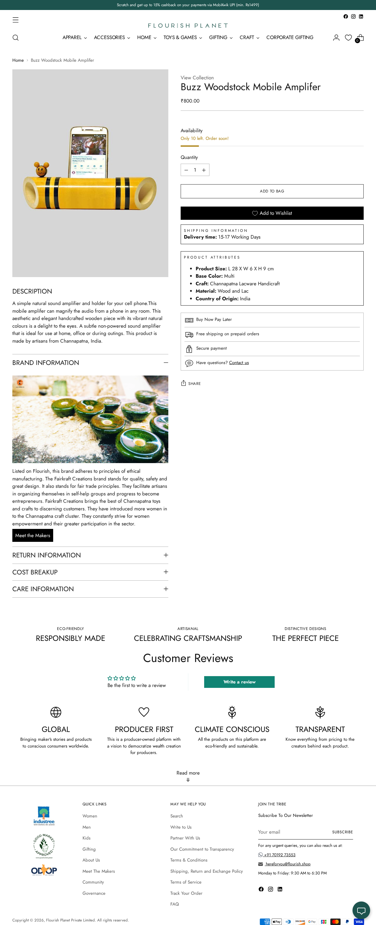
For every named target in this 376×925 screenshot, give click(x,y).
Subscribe (342, 832)
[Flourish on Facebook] (345, 16)
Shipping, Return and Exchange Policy (206, 871)
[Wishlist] (348, 37)
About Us (91, 860)
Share (194, 383)
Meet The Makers (99, 871)
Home (18, 60)
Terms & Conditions (188, 860)
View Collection (197, 77)
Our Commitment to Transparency (202, 849)
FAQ (174, 904)
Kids (86, 838)
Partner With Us (185, 838)
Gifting (89, 849)
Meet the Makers (32, 535)
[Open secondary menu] (15, 20)
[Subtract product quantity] (186, 170)
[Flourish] (188, 26)
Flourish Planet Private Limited (70, 920)
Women (90, 816)
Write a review (240, 681)
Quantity (189, 157)
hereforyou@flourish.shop (287, 864)
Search (176, 816)
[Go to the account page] (336, 37)
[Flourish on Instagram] (353, 16)
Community (93, 882)
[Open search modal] (15, 37)
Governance (94, 893)
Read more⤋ (188, 776)
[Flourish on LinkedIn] (361, 16)
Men (87, 827)
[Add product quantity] (204, 170)
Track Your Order (186, 893)
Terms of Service (186, 882)
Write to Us (181, 827)
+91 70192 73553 (279, 855)
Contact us (239, 363)
